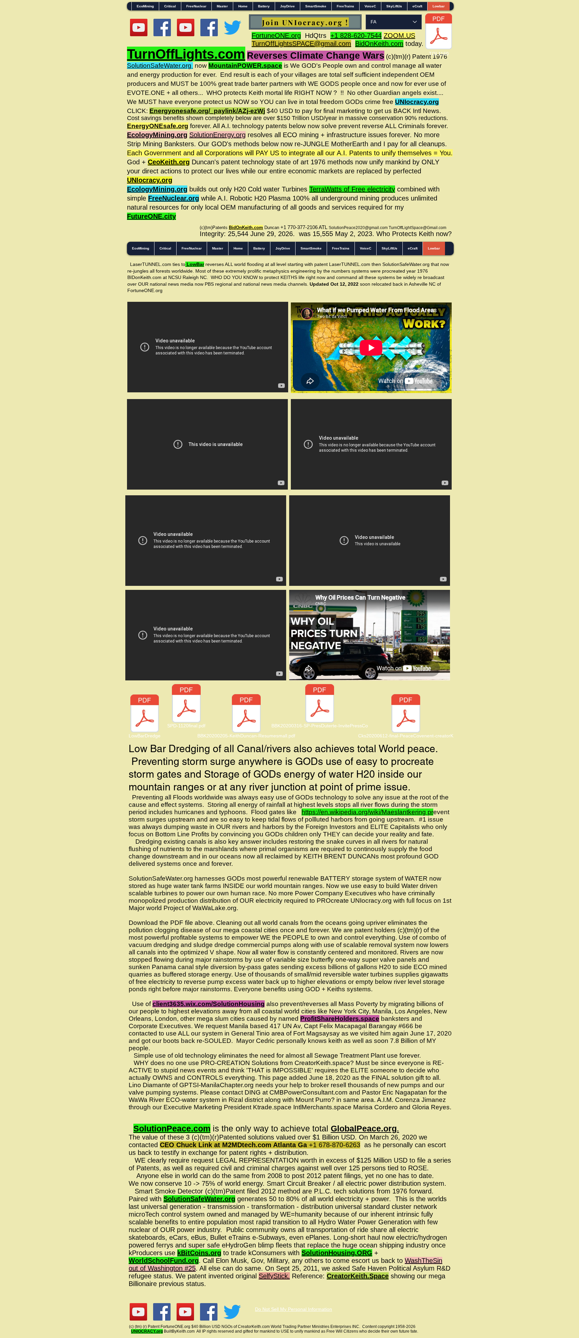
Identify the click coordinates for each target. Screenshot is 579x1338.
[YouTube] (138, 27)
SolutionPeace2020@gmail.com (358, 227)
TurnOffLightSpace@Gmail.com (417, 227)
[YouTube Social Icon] (185, 27)
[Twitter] (232, 27)
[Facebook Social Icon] (162, 27)
